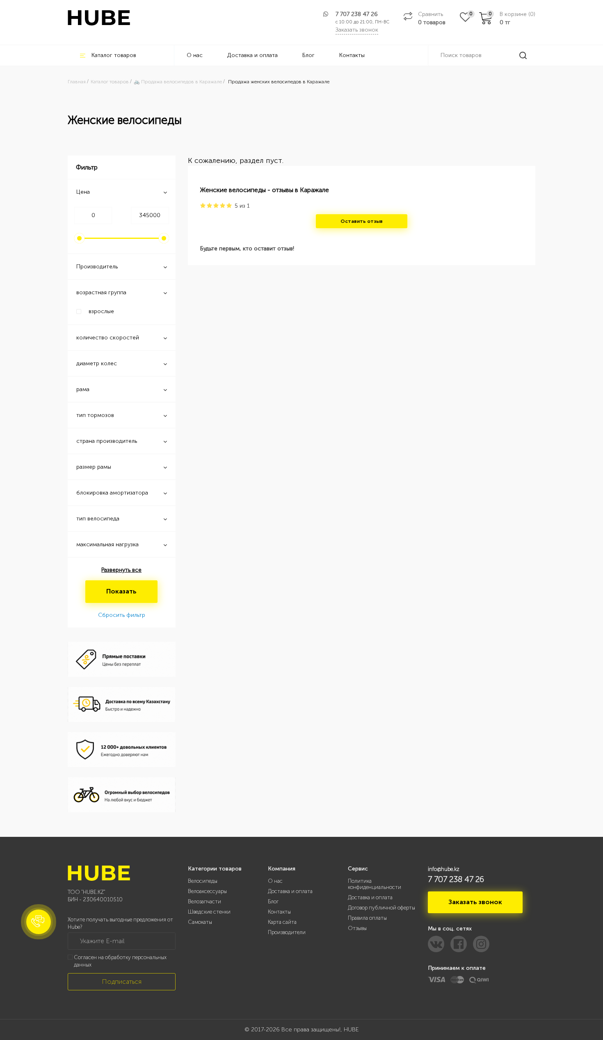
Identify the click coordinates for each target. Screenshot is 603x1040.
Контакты (352, 55)
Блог (308, 55)
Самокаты (200, 922)
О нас (195, 55)
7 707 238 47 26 (357, 14)
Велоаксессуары (207, 891)
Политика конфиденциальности (374, 884)
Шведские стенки (209, 912)
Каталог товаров (113, 55)
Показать (121, 591)
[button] (38, 921)
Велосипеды (202, 881)
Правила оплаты (367, 918)
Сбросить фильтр (121, 615)
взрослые (101, 311)
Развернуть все (121, 569)
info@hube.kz (443, 869)
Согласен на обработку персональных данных (120, 961)
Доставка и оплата (252, 55)
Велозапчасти (204, 901)
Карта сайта (282, 922)
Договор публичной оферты (381, 908)
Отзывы (357, 928)
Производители (287, 932)
